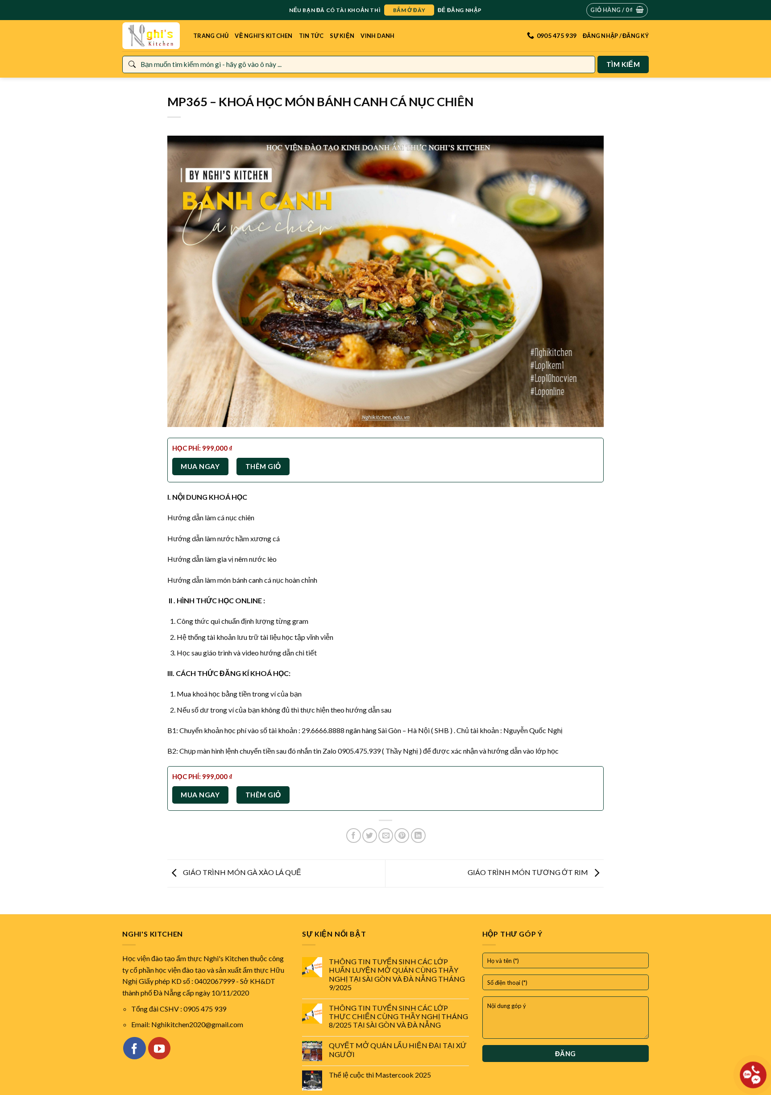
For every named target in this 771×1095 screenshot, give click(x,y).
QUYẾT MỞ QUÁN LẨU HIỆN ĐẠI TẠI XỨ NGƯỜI (398, 1049)
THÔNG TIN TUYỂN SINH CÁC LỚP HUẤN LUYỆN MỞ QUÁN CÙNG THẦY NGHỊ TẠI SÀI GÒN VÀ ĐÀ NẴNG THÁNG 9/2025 (397, 974)
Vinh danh (377, 35)
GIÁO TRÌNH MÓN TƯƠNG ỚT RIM (528, 872)
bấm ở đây (409, 10)
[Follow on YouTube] (159, 1048)
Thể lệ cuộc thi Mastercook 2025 (380, 1074)
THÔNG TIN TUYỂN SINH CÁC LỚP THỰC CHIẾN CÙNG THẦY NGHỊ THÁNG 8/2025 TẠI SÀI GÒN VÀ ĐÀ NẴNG (398, 1016)
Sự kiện (342, 35)
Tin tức (311, 35)
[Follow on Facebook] (134, 1048)
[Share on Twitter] (369, 835)
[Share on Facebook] (353, 835)
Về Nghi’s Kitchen (263, 35)
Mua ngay (200, 466)
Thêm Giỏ (263, 466)
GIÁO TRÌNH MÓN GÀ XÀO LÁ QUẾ (241, 872)
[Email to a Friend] (385, 835)
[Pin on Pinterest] (401, 835)
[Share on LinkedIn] (418, 835)
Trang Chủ (210, 35)
